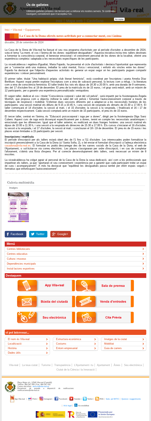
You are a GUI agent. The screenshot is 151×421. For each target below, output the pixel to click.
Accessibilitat (83, 406)
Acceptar (119, 19)
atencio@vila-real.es (41, 386)
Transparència (62, 365)
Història (12, 348)
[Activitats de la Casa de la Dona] (18, 223)
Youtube (77, 399)
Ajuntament (103, 365)
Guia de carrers (113, 348)
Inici (7, 29)
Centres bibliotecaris (18, 248)
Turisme (46, 365)
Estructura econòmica (68, 339)
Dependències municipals (21, 263)
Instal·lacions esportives (21, 268)
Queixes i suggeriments (131, 399)
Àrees (117, 365)
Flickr (35, 399)
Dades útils (14, 352)
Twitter (40, 234)
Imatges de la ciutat (115, 339)
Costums (61, 343)
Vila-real (17, 29)
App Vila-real (19, 399)
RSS (101, 399)
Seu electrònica (133, 365)
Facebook (17, 234)
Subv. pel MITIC (112, 399)
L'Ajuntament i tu (83, 365)
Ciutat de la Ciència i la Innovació (75, 369)
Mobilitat (109, 343)
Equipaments (32, 29)
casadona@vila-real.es (18, 145)
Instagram (48, 399)
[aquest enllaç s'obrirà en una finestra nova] (46, 326)
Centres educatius (17, 253)
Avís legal (68, 406)
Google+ (62, 234)
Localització (14, 343)
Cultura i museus (16, 258)
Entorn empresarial (66, 348)
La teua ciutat (30, 365)
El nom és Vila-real (18, 339)
